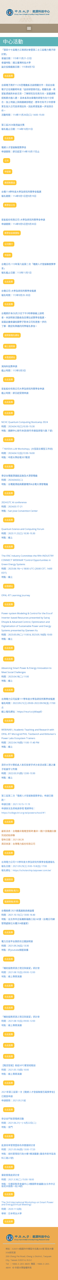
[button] (29, 28)
